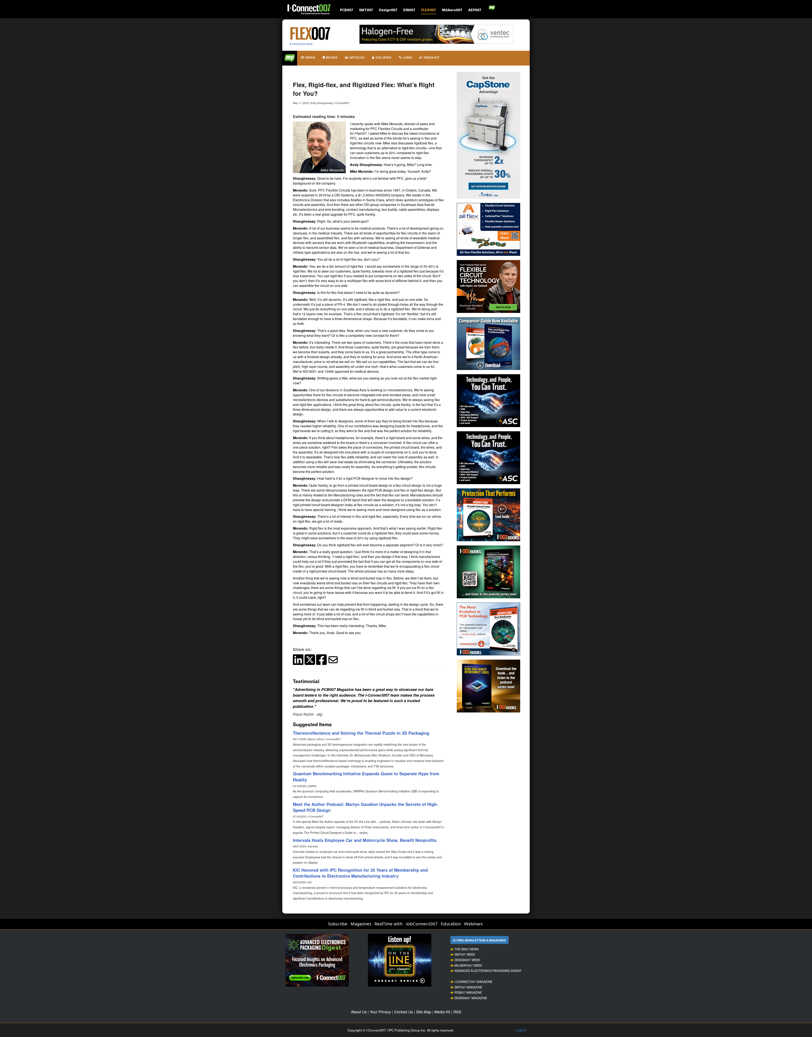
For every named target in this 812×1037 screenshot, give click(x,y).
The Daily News (466, 949)
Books (331, 57)
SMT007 (366, 10)
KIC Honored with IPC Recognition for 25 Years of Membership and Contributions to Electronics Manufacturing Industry (360, 873)
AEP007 (474, 10)
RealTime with (388, 924)
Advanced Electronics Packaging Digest (488, 971)
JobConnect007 (422, 924)
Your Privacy (380, 1011)
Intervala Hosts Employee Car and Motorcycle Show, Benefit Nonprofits (364, 840)
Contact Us (403, 1011)
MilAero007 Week (468, 965)
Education (451, 924)
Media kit (432, 57)
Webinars (473, 924)
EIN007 (409, 10)
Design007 (388, 10)
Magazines (361, 924)
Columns (383, 57)
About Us (359, 1011)
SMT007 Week (464, 954)
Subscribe (337, 924)
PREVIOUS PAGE (302, 44)
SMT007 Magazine (468, 987)
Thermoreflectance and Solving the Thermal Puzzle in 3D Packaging (361, 733)
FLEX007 (428, 10)
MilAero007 (452, 10)
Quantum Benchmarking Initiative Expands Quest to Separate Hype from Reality (366, 776)
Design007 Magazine (470, 998)
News (310, 57)
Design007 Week (467, 960)
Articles (356, 57)
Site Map (423, 1011)
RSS (457, 1011)
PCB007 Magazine (468, 992)
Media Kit (442, 1011)
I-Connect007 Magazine (473, 981)
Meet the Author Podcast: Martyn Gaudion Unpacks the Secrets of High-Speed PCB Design (365, 807)
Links (407, 57)
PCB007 (346, 10)
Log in (521, 1030)
